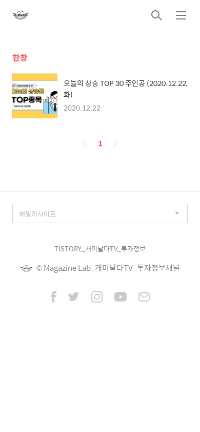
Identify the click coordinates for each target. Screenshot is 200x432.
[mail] (144, 298)
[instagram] (97, 298)
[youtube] (120, 298)
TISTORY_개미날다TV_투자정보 (100, 248)
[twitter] (73, 298)
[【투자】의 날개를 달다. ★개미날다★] (20, 15)
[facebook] (53, 298)
